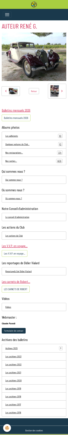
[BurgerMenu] (7, 15)
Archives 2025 (11, 348)
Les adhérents (33, 136)
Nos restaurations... (33, 152)
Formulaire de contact (13, 330)
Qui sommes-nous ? (13, 179)
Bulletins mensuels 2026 (16, 117)
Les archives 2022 (13, 364)
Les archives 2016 (13, 412)
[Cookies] (7, 428)
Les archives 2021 (13, 372)
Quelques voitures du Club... (33, 144)
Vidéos (8, 306)
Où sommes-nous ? (13, 198)
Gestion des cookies (34, 430)
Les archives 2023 (13, 356)
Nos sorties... (33, 161)
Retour (34, 91)
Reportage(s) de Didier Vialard (18, 271)
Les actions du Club (14, 235)
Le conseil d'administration (17, 216)
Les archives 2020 (13, 380)
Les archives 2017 (13, 404)
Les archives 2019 (13, 388)
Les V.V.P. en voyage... (14, 253)
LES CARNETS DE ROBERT (15, 289)
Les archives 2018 (13, 396)
